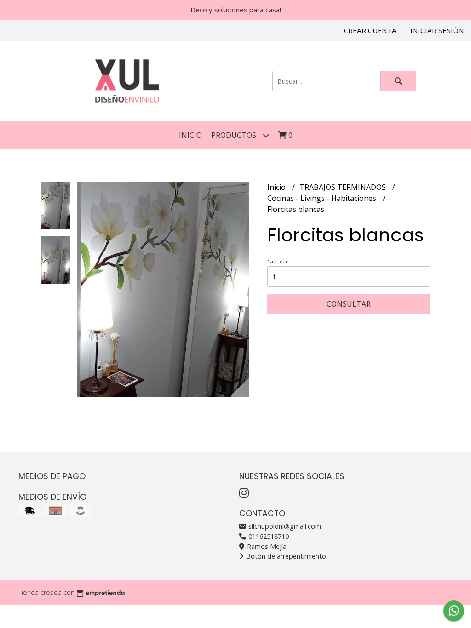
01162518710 (268, 536)
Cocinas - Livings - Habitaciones (322, 198)
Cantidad (278, 261)
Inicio (190, 135)
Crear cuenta (370, 30)
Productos (234, 135)
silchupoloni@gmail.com (284, 526)
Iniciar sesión (437, 30)
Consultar (349, 304)
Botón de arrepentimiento (285, 556)
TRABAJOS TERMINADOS (343, 187)
